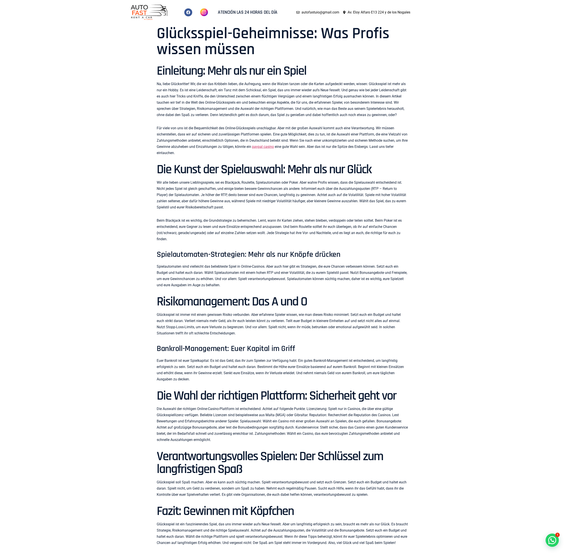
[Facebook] (188, 12)
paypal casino (263, 147)
